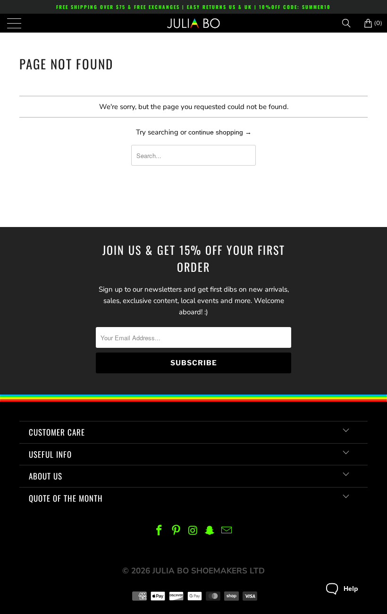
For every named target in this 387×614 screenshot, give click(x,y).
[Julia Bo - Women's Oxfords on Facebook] (159, 531)
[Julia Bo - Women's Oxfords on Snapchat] (210, 531)
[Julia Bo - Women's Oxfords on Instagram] (193, 531)
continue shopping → (220, 132)
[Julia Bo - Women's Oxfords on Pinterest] (176, 531)
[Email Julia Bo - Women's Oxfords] (227, 531)
